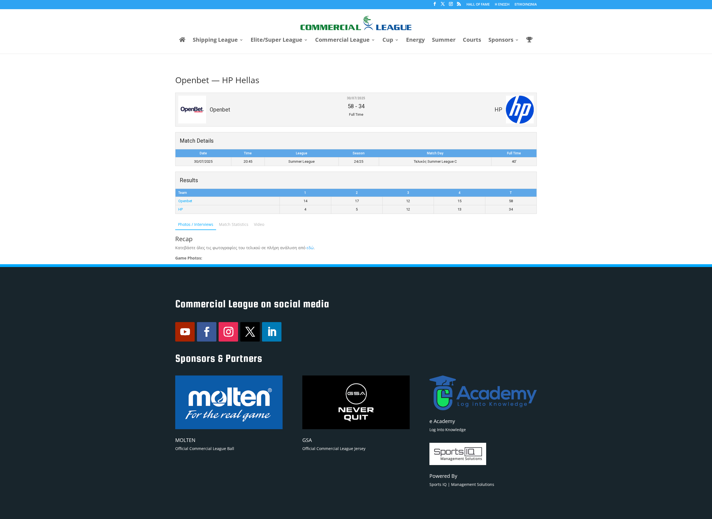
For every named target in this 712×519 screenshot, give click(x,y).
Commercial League (342, 40)
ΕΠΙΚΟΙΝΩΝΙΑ (526, 5)
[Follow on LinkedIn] (271, 332)
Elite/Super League (276, 40)
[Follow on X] (250, 332)
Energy (415, 40)
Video (259, 224)
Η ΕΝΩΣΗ (502, 5)
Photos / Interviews (195, 224)
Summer (444, 40)
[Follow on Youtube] (185, 332)
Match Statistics (233, 224)
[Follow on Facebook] (206, 332)
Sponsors (500, 40)
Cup (387, 40)
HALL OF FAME (478, 5)
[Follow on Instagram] (228, 332)
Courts (472, 40)
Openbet (185, 201)
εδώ (310, 247)
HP (180, 209)
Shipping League (215, 40)
